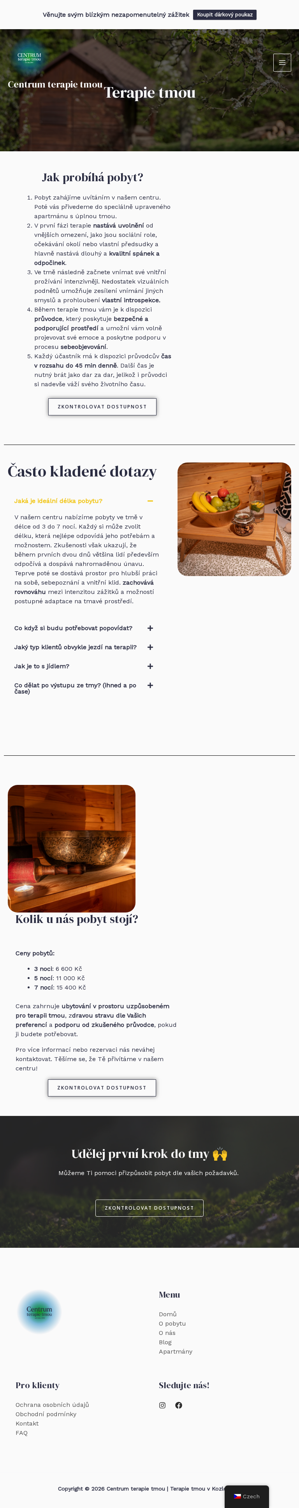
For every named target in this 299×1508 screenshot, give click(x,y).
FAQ (22, 1432)
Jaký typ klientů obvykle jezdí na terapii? (75, 647)
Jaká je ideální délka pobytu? (58, 500)
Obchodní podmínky (46, 1414)
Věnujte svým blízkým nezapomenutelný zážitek (116, 14)
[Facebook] (178, 1405)
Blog (165, 1342)
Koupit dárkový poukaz (225, 15)
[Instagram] (162, 1405)
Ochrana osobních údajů (52, 1404)
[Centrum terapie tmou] (29, 57)
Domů (168, 1314)
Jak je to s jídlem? (41, 666)
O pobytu (172, 1323)
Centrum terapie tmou (55, 84)
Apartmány (175, 1351)
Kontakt (27, 1423)
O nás (167, 1332)
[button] (86, 501)
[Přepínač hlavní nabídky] (282, 63)
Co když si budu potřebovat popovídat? (73, 628)
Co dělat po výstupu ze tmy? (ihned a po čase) (75, 688)
